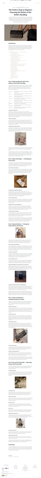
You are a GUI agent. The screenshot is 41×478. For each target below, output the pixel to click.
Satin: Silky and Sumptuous (14, 62)
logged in (13, 456)
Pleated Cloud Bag (20, 188)
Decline (6, 475)
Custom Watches (35, 467)
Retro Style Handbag (20, 428)
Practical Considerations (14, 53)
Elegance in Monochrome (14, 66)
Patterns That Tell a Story (14, 68)
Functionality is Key (13, 72)
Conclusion (11, 78)
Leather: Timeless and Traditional (15, 61)
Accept (3, 475)
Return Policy (15, 467)
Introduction (11, 51)
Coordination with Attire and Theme (15, 54)
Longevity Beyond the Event (14, 77)
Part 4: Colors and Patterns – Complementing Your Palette (17, 65)
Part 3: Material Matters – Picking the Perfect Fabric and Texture (17, 60)
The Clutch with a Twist (14, 73)
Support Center (16, 468)
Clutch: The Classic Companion (15, 56)
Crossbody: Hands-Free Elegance (15, 59)
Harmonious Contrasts (13, 67)
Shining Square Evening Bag (20, 343)
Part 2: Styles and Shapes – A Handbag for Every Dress (16, 55)
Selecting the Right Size (14, 71)
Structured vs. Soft (13, 74)
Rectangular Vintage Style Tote (20, 238)
